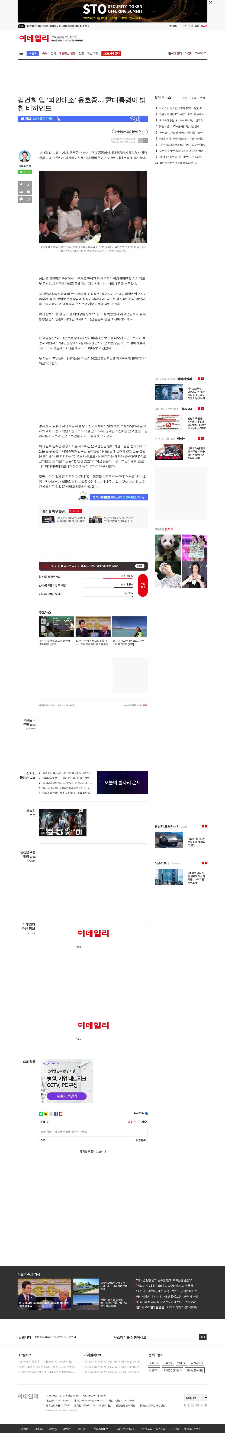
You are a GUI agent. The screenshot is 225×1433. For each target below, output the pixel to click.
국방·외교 (92, 53)
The (200, 53)
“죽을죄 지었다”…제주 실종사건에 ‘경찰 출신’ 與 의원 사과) (70, 793)
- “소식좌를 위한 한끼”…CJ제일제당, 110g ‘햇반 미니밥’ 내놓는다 (47, 1361)
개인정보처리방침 (192, 1428)
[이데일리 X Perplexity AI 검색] (83, 119)
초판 (197, 25)
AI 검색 (32, 53)
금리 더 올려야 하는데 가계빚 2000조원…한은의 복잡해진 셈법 (171, 1296)
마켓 (188, 53)
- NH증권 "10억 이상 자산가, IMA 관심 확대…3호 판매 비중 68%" (47, 1366)
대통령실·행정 (67, 53)
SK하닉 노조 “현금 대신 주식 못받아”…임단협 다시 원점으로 (169, 1291)
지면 (190, 25)
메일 (21, 191)
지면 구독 (143, 705)
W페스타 (181, 1362)
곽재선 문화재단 (195, 1370)
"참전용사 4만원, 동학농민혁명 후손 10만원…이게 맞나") (69, 788)
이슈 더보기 (75, 511)
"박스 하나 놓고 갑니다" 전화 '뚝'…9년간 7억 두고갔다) (68, 772)
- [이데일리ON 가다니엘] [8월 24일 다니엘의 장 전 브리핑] (111, 1366)
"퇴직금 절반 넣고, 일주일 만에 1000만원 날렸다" (163, 1280)
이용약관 (81, 1428)
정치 (53, 53)
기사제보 (174, 1428)
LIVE (21, 26)
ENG (175, 25)
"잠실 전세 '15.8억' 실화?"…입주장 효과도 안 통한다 (164, 1285)
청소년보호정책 (100, 1428)
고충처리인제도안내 (126, 1428)
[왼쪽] (81, 810)
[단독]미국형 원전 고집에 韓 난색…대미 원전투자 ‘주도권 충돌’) (72, 778)
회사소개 (24, 1428)
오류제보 (160, 1428)
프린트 (28, 191)
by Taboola (30, 728)
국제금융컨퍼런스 (172, 1370)
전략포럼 (167, 1362)
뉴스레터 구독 (130, 705)
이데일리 (51, 38)
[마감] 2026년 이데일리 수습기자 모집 (53, 1338)
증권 (193, 97)
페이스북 (21, 184)
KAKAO (21, 199)
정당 (81, 53)
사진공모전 (197, 1362)
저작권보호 (146, 1428)
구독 (184, 25)
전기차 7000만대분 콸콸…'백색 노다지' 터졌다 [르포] (165, 1307)
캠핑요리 (153, 1370)
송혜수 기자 (25, 166)
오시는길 (53, 1428)
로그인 (204, 25)
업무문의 (67, 1428)
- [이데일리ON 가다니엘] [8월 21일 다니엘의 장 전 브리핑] (111, 1371)
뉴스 (184, 97)
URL (28, 199)
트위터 (28, 184)
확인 (203, 1337)
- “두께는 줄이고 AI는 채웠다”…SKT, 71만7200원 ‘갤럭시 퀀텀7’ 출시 (47, 1371)
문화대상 (153, 1362)
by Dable (31, 861)
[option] (84, 26)
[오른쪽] (84, 810)
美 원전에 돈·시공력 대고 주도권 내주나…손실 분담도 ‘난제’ (169, 1301)
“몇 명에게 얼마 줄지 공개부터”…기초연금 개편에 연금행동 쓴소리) (74, 782)
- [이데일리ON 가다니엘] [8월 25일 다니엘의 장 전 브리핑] (111, 1361)
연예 (202, 97)
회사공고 (38, 1428)
